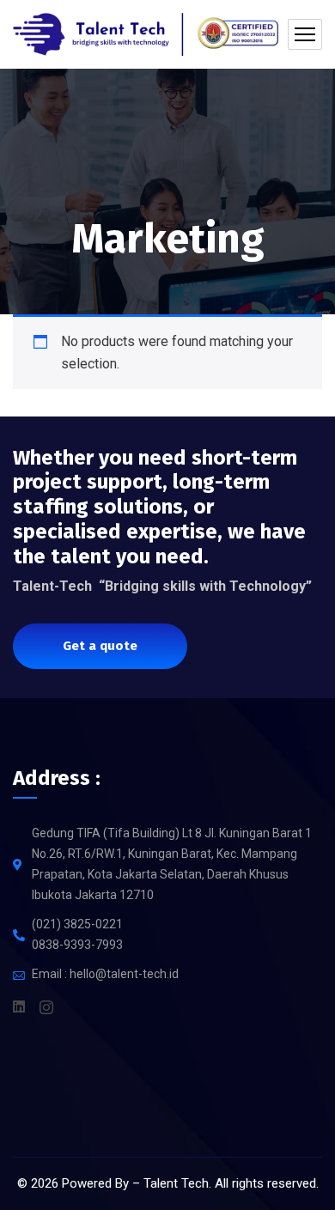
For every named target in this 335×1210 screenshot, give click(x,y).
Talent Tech (176, 1183)
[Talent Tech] (145, 34)
